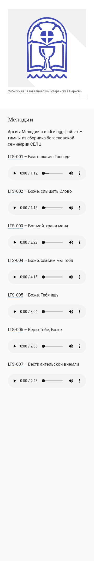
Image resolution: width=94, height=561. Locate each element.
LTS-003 (15, 225)
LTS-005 (15, 295)
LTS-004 (15, 260)
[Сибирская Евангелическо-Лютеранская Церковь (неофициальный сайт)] (47, 85)
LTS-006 (15, 329)
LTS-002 (15, 191)
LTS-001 (15, 156)
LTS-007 (15, 364)
